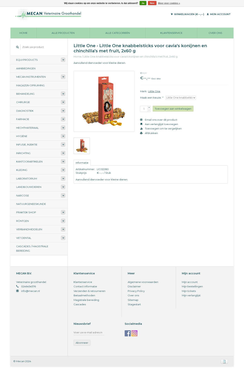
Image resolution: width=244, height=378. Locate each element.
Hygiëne (21, 136)
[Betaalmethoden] (224, 361)
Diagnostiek (25, 110)
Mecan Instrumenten (31, 76)
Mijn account (220, 14)
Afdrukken (151, 133)
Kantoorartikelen (29, 161)
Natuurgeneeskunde (31, 203)
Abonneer (82, 342)
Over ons (215, 32)
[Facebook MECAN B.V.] (128, 333)
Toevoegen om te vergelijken (163, 128)
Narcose (22, 195)
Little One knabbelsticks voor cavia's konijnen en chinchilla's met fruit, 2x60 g (130, 56)
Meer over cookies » (169, 3)
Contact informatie (85, 286)
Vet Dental (23, 237)
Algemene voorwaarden (143, 282)
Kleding (21, 169)
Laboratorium (26, 178)
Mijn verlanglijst (191, 295)
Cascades (80, 304)
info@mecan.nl (30, 290)
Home (23, 32)
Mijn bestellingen (192, 286)
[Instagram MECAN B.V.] (134, 333)
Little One (154, 91)
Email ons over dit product (160, 119)
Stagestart (134, 304)
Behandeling (25, 93)
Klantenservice (171, 32)
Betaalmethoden (84, 295)
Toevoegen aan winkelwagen (173, 108)
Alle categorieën (117, 32)
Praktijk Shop (26, 212)
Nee (152, 3)
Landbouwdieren (28, 186)
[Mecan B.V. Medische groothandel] (74, 14)
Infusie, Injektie (26, 144)
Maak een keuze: (151, 97)
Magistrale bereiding (86, 299)
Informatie (82, 162)
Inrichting (23, 153)
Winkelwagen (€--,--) (189, 14)
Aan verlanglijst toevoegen (161, 124)
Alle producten (63, 32)
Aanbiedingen (25, 68)
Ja (143, 3)
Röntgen (22, 220)
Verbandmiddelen (29, 229)
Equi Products (27, 59)
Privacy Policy (136, 290)
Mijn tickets (189, 290)
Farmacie (22, 119)
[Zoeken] (17, 47)
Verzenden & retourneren (89, 290)
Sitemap (133, 299)
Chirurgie (23, 102)
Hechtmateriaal (27, 127)
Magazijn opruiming (30, 85)
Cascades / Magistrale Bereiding (32, 248)
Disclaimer (134, 286)
